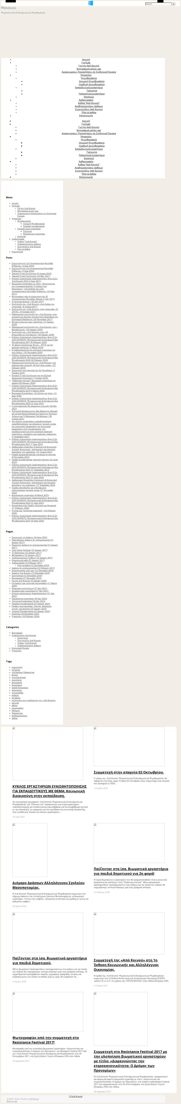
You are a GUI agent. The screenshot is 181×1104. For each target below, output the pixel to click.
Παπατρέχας (17, 713)
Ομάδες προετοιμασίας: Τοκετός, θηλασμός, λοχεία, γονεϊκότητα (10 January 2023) (32, 607)
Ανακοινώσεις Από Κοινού (24, 635)
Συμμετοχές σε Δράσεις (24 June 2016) (29, 537)
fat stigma (16, 698)
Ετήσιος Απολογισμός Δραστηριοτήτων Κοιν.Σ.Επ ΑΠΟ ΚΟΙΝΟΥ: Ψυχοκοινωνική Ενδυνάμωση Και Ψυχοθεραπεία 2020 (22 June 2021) (35, 401)
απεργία (15, 703)
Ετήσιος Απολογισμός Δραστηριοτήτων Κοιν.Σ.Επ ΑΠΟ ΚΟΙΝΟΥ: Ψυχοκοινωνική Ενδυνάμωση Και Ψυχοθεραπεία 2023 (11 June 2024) (35, 475)
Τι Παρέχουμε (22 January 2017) (26, 553)
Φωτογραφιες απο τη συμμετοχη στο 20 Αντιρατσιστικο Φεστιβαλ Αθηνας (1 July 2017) (33, 297)
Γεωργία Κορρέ (19, 677)
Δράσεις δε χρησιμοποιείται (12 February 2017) (33, 568)
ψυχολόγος (17, 680)
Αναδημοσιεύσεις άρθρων (89, 106)
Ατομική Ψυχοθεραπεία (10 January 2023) (31, 611)
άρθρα (14, 718)
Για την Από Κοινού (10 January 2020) (29, 581)
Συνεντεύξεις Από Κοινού (89, 109)
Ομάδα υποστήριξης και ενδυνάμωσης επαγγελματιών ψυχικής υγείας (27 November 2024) (32, 490)
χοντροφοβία (17, 693)
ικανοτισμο (17, 690)
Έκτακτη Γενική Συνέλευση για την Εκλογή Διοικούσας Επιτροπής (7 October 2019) (31, 376)
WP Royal (34, 1099)
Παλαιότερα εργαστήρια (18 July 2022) (29, 598)
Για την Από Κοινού (88, 65)
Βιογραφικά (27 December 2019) (26, 578)
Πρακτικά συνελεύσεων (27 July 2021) (29, 588)
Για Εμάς (85, 62)
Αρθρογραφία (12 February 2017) (27, 563)
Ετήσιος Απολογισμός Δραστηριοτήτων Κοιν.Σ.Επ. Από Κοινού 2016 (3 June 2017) (35, 279)
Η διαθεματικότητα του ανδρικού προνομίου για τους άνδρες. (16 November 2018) (33, 351)
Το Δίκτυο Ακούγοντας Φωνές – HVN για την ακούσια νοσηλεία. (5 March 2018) (32, 346)
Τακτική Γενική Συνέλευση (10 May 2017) (31, 276)
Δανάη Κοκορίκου (20, 687)
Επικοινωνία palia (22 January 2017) (28, 560)
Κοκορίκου (17, 685)
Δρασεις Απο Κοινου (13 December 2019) (31, 573)
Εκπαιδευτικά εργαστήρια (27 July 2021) (30, 591)
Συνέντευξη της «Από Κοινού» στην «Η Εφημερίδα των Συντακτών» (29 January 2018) (33, 333)
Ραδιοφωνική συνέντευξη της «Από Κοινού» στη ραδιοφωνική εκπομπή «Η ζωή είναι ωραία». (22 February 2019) (34, 365)
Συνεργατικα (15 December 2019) (27, 575)
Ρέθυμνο (16, 710)
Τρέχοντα (91, 90)
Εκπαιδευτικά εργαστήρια (89, 87)
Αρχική (86, 59)
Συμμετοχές (22, 638)
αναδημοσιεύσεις (19, 716)
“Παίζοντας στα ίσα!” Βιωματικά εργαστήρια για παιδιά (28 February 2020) (33, 381)
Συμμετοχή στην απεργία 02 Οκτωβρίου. (129, 772)
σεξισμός (16, 670)
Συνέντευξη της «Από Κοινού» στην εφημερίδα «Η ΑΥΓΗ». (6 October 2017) (35, 310)
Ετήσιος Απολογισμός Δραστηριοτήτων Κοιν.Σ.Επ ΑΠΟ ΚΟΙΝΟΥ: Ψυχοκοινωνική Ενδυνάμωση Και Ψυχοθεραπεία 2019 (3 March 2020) (35, 388)
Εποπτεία (89, 96)
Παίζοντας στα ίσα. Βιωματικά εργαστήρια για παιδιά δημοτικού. (49, 960)
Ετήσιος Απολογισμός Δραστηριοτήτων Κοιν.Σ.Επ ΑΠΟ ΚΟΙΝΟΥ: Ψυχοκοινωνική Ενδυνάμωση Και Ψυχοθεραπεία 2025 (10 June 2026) (35, 518)
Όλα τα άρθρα (89, 112)
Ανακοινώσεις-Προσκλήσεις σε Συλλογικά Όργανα (89, 72)
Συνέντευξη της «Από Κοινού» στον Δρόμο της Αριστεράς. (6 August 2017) (33, 305)
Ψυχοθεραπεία (89, 78)
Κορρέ (15, 675)
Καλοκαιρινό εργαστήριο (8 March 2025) (30, 495)
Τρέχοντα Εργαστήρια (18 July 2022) (28, 601)
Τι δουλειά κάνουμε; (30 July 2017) (28, 301)
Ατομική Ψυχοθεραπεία (91, 81)
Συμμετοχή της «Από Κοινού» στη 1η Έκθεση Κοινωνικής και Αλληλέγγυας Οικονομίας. (126, 965)
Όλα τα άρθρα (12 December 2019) (33, 565)
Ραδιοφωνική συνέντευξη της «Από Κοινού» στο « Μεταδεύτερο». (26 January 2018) (35, 328)
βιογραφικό (17, 682)
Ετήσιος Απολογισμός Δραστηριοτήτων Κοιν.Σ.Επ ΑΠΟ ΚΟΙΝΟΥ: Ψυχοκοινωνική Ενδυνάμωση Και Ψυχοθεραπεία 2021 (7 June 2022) (35, 442)
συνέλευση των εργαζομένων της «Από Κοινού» (34, 700)
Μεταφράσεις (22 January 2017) (26, 555)
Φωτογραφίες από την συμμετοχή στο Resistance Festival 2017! (45, 1040)
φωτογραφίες (17, 708)
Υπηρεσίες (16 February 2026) (25, 616)
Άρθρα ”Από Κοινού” (89, 103)
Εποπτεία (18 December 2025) (25, 614)
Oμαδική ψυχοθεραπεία (91, 84)
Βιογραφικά (17, 633)
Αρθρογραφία (86, 100)
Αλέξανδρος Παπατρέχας (23, 672)
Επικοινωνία (86, 115)
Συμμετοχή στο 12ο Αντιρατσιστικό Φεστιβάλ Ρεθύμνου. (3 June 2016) (32, 264)
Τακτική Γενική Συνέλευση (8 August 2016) (31, 273)
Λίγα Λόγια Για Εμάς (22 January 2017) (30, 550)
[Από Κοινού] (8, 7)
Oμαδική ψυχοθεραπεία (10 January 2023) (31, 603)
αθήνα (14, 705)
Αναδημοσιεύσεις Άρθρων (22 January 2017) (32, 558)
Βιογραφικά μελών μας (89, 68)
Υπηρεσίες (86, 75)
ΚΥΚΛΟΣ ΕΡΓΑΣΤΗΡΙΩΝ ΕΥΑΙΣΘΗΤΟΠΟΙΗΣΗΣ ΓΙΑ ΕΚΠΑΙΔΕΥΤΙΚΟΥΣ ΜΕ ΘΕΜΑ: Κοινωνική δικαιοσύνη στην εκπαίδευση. (49, 791)
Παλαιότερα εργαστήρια (91, 93)
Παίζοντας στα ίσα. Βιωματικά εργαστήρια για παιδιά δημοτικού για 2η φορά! (131, 871)
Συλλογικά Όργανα (20, 648)
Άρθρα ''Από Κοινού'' (27, 643)
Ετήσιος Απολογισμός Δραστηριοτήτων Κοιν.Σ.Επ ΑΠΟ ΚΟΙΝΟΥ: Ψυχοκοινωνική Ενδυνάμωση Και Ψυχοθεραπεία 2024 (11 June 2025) (35, 500)
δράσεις (15, 695)
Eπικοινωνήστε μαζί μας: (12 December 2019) (32, 570)
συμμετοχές (17, 667)
